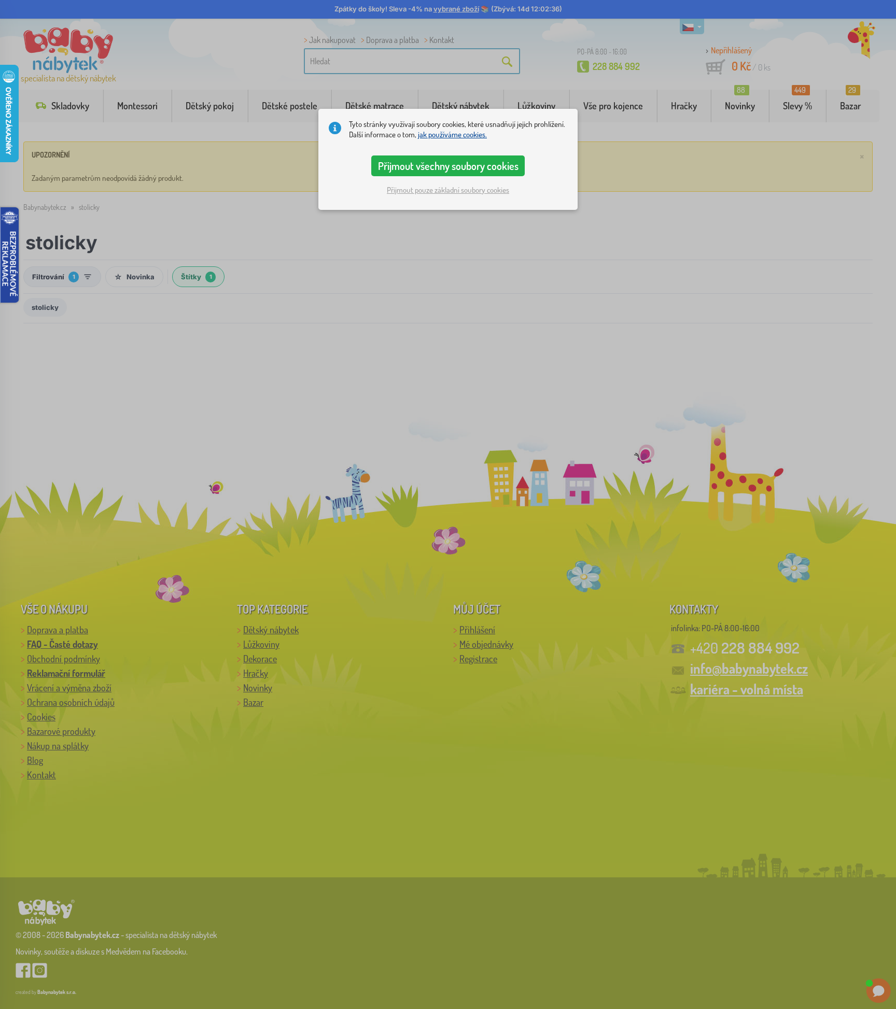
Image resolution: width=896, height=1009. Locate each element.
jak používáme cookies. (452, 134)
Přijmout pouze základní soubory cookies (448, 190)
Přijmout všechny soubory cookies (448, 166)
